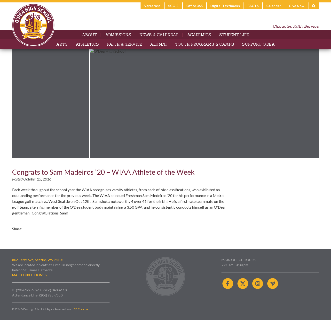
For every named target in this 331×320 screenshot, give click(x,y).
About (89, 35)
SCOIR (173, 6)
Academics (199, 35)
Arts (62, 44)
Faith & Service (124, 44)
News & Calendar (159, 35)
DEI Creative (80, 309)
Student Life (234, 35)
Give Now (296, 6)
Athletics (87, 44)
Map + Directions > (29, 275)
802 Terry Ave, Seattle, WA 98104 (37, 260)
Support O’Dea (258, 44)
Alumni (158, 44)
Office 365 (194, 6)
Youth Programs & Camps (204, 44)
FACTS (253, 6)
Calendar (273, 6)
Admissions (118, 35)
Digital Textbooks (225, 6)
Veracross (152, 6)
